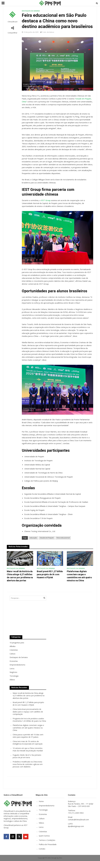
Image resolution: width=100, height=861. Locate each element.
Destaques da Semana (31, 11)
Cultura (41, 818)
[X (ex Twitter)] (19, 836)
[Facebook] (6, 836)
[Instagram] (12, 836)
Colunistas (43, 831)
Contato (42, 849)
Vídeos (41, 823)
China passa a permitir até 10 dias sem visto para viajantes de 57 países (28, 735)
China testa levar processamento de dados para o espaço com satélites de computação (28, 711)
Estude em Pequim (47, 538)
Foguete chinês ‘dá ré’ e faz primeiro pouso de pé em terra (27, 756)
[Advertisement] (68, 613)
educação (33, 538)
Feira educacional (63, 538)
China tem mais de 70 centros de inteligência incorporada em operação (28, 742)
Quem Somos (44, 836)
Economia (43, 814)
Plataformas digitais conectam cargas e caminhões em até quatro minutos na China (79, 576)
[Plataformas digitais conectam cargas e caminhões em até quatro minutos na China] (80, 558)
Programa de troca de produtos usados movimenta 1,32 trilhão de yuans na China (29, 719)
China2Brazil (12, 22)
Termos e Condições (47, 840)
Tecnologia (43, 810)
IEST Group (46, 200)
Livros (41, 827)
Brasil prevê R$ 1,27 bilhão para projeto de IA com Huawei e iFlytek (50, 574)
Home (41, 801)
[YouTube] (25, 836)
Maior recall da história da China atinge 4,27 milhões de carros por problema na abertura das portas (20, 576)
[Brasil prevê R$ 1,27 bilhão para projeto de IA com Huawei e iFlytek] (50, 558)
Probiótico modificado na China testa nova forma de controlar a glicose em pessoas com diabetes (28, 764)
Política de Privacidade (47, 844)
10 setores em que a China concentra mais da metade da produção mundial (28, 749)
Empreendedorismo (46, 805)
